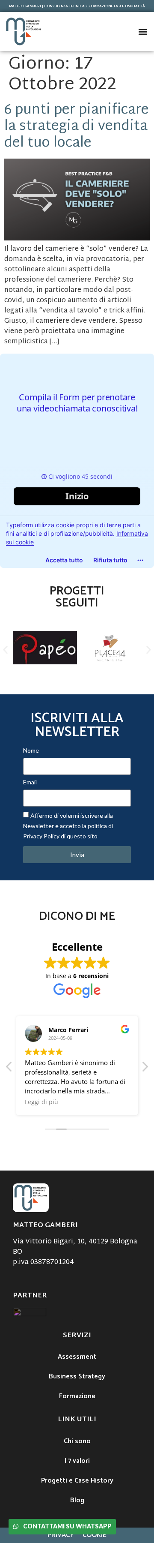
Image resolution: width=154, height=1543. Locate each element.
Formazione (77, 1396)
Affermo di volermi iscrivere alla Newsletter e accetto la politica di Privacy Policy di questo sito (68, 826)
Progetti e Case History (77, 1480)
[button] (143, 31)
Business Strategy (77, 1376)
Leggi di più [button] (41, 1102)
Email (30, 782)
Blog (77, 1500)
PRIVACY (60, 1535)
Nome (31, 750)
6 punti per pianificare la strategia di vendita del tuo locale (76, 127)
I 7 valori (77, 1461)
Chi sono (77, 1441)
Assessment (77, 1357)
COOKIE (95, 1535)
